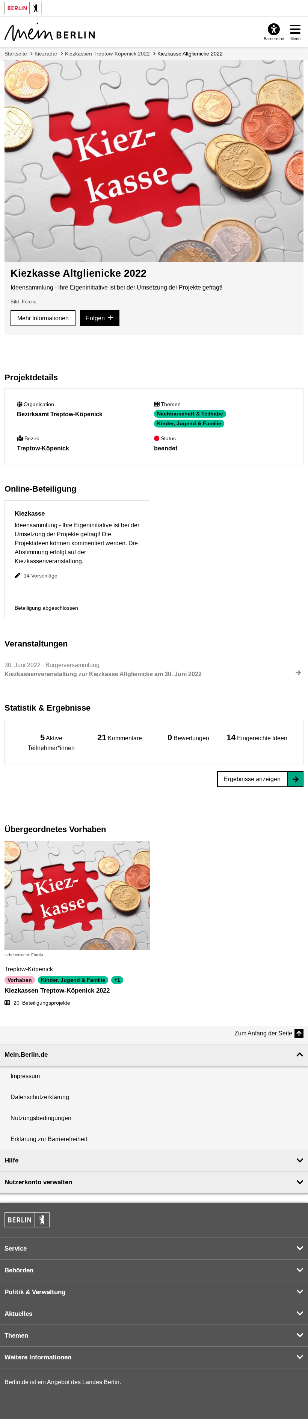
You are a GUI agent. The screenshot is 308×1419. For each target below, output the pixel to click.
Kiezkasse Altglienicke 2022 (190, 54)
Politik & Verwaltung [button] (35, 1292)
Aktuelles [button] (18, 1313)
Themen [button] (16, 1335)
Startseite (16, 54)
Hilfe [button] (11, 1160)
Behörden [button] (19, 1270)
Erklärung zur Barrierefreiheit (49, 1139)
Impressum (25, 1076)
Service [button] (16, 1248)
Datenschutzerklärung (40, 1097)
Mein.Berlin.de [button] (26, 1054)
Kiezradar (46, 54)
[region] (51, 742)
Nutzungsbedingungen (41, 1118)
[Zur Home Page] (50, 31)
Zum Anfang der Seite (263, 1033)
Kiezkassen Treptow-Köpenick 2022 (107, 54)
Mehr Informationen (43, 318)
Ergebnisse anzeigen (252, 779)
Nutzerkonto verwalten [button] (38, 1182)
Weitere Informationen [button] (38, 1357)
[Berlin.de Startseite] (27, 1219)
